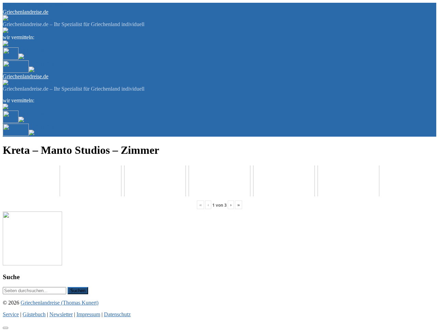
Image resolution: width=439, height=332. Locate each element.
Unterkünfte (32, 50)
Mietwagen (41, 63)
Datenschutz (117, 314)
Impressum (88, 314)
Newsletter (53, 6)
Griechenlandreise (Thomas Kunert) (59, 303)
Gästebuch (30, 6)
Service (11, 6)
